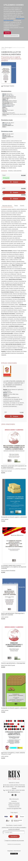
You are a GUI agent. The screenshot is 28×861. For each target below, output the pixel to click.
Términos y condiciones (14, 805)
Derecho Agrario (8, 47)
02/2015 (10, 392)
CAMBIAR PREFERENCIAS (11, 35)
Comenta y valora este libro (14, 170)
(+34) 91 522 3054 (20, 790)
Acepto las (14, 840)
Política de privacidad (14, 803)
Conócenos (14, 801)
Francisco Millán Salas (13, 394)
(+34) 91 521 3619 (9, 790)
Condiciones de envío (14, 806)
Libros (3, 47)
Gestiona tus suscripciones (14, 844)
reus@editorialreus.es (15, 792)
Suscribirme (14, 836)
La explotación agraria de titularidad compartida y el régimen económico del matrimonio (14, 383)
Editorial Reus (9, 94)
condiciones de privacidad (17, 840)
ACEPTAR (7, 33)
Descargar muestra (8, 86)
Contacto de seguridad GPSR (14, 808)
